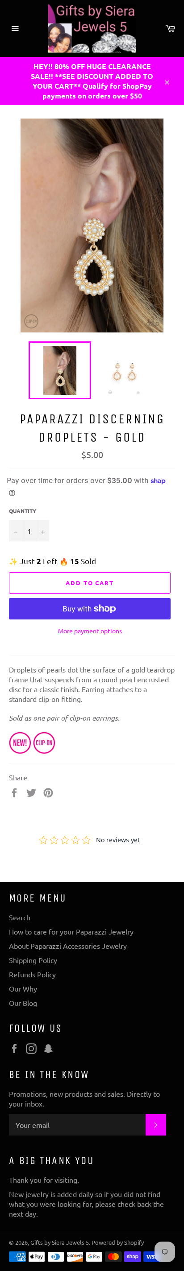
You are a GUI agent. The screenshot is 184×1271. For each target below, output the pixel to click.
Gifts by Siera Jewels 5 (59, 1242)
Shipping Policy (33, 959)
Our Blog (23, 1002)
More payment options (90, 631)
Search (19, 917)
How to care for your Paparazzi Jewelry (71, 931)
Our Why (23, 988)
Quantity (22, 510)
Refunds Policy (32, 974)
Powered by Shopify (118, 1242)
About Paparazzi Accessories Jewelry (68, 945)
